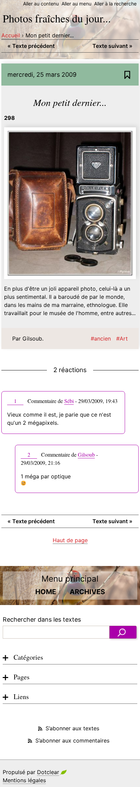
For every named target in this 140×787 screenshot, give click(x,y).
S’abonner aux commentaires (72, 740)
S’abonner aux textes (72, 728)
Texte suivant (112, 45)
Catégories (28, 657)
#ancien (101, 338)
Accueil (10, 35)
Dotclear (48, 772)
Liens (21, 696)
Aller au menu (76, 3)
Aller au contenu (41, 3)
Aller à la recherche (115, 3)
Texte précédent (31, 45)
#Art (122, 338)
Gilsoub (86, 454)
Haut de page (70, 540)
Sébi (69, 400)
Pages (22, 677)
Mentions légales (24, 780)
